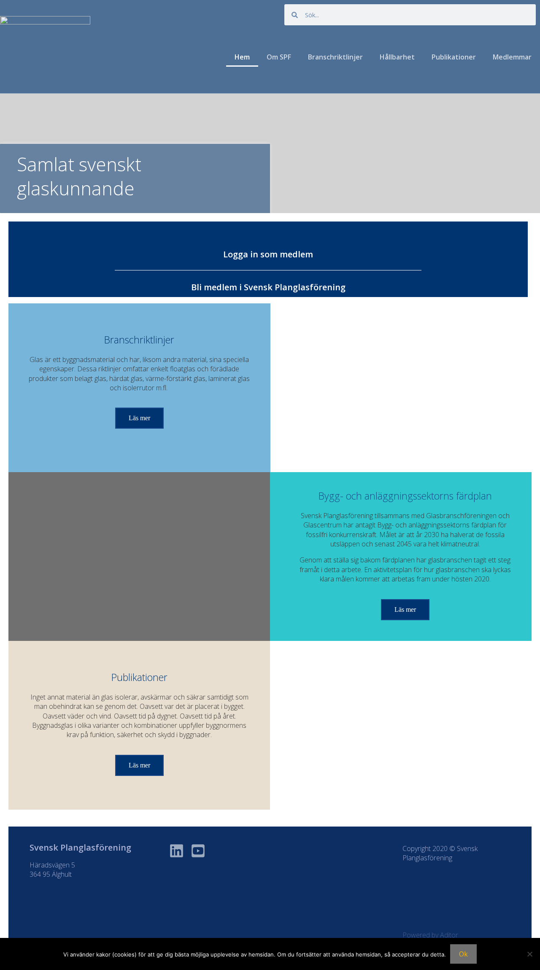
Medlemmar (512, 57)
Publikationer (454, 57)
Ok (463, 954)
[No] (529, 954)
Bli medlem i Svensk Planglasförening (268, 287)
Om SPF (279, 57)
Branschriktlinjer (335, 57)
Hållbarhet (397, 57)
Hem (242, 57)
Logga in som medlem (268, 254)
